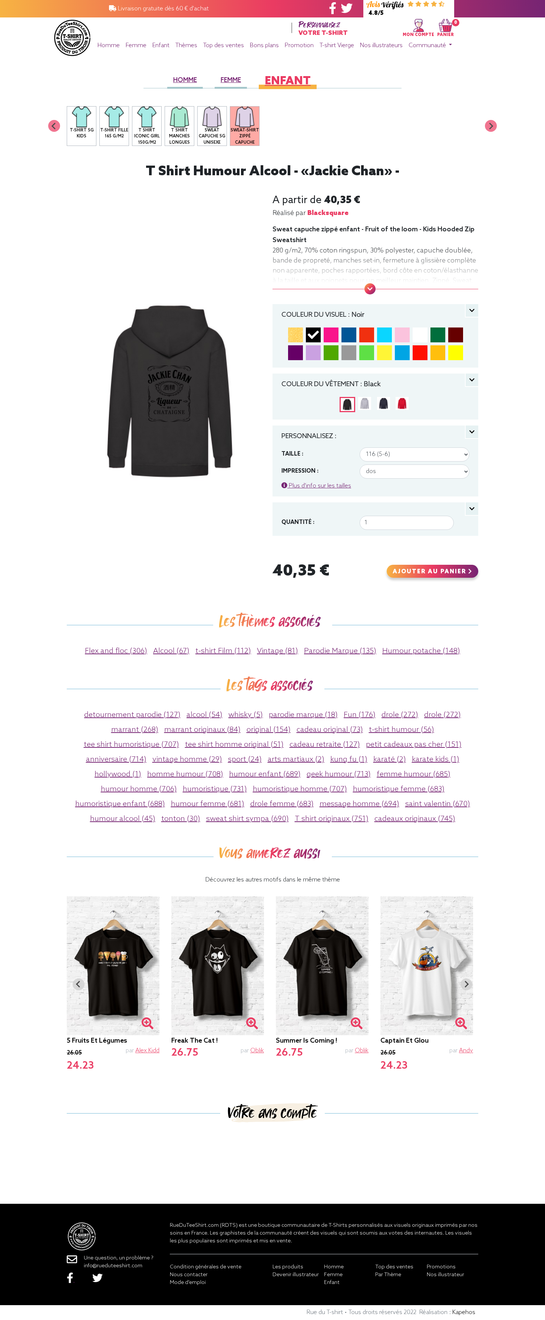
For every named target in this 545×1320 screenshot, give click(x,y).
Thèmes (186, 45)
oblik (257, 1050)
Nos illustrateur (445, 1275)
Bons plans (264, 45)
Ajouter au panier (430, 571)
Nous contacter (189, 1275)
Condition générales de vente (205, 1267)
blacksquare (328, 213)
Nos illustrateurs (381, 45)
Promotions (441, 1267)
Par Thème (388, 1275)
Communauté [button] (428, 45)
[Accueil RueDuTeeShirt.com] (72, 35)
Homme (109, 45)
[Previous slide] (54, 126)
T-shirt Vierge (337, 45)
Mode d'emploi (188, 1283)
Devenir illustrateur (295, 1275)
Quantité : (297, 522)
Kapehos (463, 1312)
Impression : (299, 471)
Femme (136, 45)
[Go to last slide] (79, 984)
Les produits (287, 1267)
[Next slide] (491, 126)
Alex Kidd (147, 1050)
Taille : (292, 454)
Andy (466, 1050)
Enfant (160, 45)
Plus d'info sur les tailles (319, 485)
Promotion (299, 45)
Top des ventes (223, 45)
